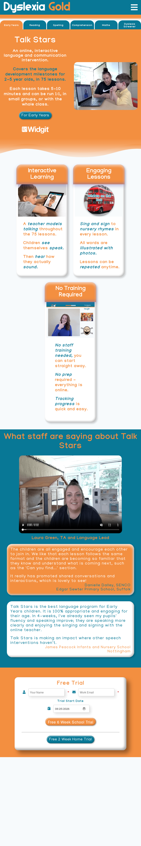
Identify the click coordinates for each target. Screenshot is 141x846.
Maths (106, 25)
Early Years (11, 25)
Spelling (58, 25)
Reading (35, 25)
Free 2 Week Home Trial (70, 740)
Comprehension (82, 25)
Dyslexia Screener (130, 25)
